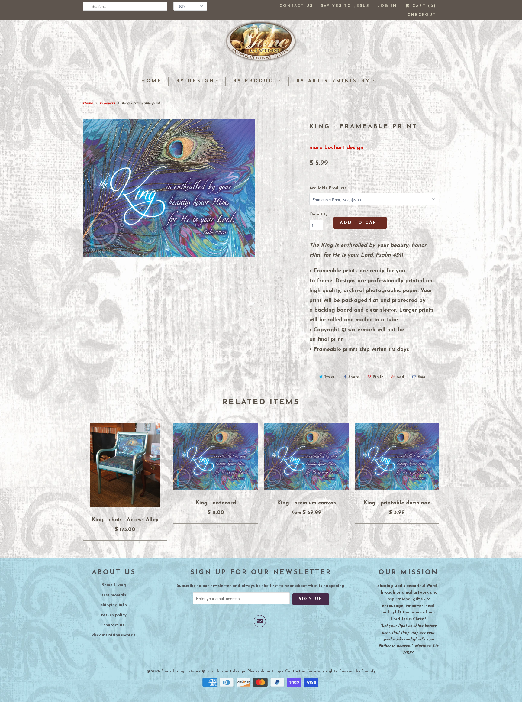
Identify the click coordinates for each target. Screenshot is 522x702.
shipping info (114, 605)
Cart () (423, 6)
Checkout (422, 15)
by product (256, 81)
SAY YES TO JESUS (345, 6)
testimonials (114, 595)
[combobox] (125, 6)
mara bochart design (336, 147)
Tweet (329, 377)
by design (195, 81)
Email (422, 377)
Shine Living (114, 585)
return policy (114, 615)
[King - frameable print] (169, 188)
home (151, 81)
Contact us (296, 6)
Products (107, 103)
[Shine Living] (261, 43)
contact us (113, 625)
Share (353, 377)
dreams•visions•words (113, 635)
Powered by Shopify (357, 671)
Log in (387, 6)
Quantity (318, 214)
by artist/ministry (333, 81)
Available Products (327, 188)
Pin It (378, 377)
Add (400, 377)
